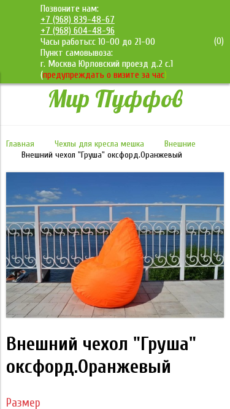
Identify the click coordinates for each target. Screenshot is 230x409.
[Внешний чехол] (115, 314)
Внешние (180, 144)
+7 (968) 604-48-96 (77, 30)
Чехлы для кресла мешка (99, 144)
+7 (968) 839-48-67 (77, 19)
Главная (20, 144)
